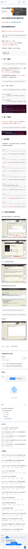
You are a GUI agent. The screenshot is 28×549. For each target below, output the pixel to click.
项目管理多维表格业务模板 (14, 537)
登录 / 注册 (12, 378)
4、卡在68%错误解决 (7, 418)
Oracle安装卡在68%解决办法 (7, 408)
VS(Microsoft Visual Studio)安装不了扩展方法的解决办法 (14, 465)
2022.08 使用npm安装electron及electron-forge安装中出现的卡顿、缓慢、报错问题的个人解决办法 (14, 492)
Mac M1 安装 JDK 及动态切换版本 (9, 476)
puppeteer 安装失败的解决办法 (8, 497)
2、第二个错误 (5, 414)
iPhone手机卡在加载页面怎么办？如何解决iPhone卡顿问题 (14, 524)
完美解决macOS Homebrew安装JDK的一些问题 (12, 518)
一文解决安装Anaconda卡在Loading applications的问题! (14, 513)
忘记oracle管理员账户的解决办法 (9, 502)
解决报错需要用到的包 (7, 410)
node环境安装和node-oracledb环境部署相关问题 (12, 529)
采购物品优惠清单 (4, 540)
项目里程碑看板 (22, 537)
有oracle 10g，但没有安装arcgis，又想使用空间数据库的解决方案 (14, 482)
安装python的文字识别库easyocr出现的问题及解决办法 (13, 486)
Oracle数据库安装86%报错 (7, 508)
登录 (24, 1)
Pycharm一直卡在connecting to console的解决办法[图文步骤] (14, 455)
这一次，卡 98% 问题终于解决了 (9, 471)
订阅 (24, 358)
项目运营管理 (3, 538)
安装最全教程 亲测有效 (11, 22)
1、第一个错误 (5, 412)
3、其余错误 (5, 416)
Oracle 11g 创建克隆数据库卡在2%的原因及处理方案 (13, 460)
